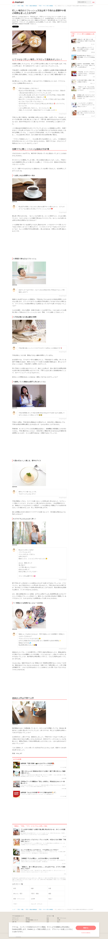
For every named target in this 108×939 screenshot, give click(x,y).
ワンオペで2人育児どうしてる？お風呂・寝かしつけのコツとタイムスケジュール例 (86, 112)
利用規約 (28, 921)
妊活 (48, 918)
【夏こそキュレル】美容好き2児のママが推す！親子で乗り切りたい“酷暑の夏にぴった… (43, 772)
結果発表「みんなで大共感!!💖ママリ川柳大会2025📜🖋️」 (39, 792)
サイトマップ (15, 920)
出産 (48, 921)
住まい (58, 921)
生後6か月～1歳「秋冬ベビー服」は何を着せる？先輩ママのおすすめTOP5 (86, 40)
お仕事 (58, 920)
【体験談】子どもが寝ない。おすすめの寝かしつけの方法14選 (40, 858)
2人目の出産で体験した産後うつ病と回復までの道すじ (85, 81)
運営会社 (28, 918)
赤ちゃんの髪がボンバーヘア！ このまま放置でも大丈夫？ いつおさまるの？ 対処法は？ (85, 49)
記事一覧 (14, 921)
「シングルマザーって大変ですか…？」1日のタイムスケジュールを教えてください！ (85, 104)
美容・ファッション (61, 918)
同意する (85, 928)
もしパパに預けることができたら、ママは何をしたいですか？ (40, 850)
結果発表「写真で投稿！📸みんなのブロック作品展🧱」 (38, 763)
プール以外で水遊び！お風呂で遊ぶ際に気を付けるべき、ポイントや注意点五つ (43, 830)
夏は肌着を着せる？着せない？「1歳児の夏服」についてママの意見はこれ (86, 57)
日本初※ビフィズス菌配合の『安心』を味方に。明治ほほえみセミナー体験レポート (43, 782)
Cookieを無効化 (85, 932)
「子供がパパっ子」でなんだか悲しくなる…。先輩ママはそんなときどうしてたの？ (86, 88)
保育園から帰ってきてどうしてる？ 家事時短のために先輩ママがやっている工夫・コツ (86, 96)
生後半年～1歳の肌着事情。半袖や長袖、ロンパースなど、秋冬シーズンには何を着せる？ (86, 65)
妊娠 (48, 920)
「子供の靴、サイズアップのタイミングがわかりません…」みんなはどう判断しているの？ (86, 73)
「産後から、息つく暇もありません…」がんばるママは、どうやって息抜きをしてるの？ (43, 867)
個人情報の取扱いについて (32, 920)
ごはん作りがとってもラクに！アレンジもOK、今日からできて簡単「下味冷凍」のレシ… (43, 840)
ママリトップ (15, 918)
